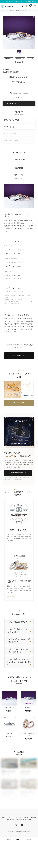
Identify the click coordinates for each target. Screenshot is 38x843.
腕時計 (4, 818)
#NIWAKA (19, 62)
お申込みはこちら (11, 103)
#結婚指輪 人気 (20, 58)
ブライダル (5, 11)
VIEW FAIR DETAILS (19, 403)
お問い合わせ (20, 152)
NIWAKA (12, 11)
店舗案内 (26, 818)
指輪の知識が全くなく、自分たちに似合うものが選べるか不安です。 (19, 662)
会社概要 (33, 818)
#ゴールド (30, 58)
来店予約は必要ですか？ (19, 622)
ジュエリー (19, 818)
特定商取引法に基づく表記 (24, 819)
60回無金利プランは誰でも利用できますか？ (19, 640)
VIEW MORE (10, 545)
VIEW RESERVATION (18, 473)
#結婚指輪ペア (8, 58)
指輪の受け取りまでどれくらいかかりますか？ (19, 630)
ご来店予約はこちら (19, 355)
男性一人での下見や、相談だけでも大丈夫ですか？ (19, 650)
